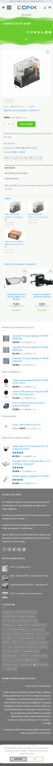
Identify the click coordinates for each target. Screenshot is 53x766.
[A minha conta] (45, 8)
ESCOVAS (41, 638)
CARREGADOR (23, 625)
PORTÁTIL (42, 647)
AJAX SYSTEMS (9, 616)
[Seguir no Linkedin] (46, 32)
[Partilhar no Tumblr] (35, 158)
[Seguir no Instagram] (31, 32)
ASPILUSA (31, 616)
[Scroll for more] (26, 39)
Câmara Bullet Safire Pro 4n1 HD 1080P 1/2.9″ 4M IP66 (16, 296)
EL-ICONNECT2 (9, 638)
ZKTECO (6, 660)
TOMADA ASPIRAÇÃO (30, 651)
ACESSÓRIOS (8, 612)
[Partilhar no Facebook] (11, 158)
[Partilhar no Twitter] (16, 158)
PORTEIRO (31, 647)
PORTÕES (7, 651)
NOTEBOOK (20, 647)
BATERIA (22, 621)
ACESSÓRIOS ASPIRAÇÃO (26, 612)
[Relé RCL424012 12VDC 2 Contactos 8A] (38, 207)
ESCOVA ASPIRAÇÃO (26, 638)
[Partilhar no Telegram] (40, 158)
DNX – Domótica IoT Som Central (26, 593)
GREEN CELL (16, 643)
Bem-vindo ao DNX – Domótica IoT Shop (29, 575)
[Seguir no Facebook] (28, 32)
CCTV (5, 629)
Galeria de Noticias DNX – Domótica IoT (29, 584)
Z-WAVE (22, 152)
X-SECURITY (25, 656)
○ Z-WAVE (31, 107)
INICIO (6, 107)
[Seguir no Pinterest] (24, 549)
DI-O (46, 634)
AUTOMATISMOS (10, 621)
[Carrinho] (49, 8)
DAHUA (39, 634)
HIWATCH (44, 643)
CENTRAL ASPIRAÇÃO (19, 629)
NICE (10, 647)
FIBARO (15, 152)
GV (25, 643)
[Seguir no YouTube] (50, 32)
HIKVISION (33, 643)
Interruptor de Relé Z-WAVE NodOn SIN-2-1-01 (14, 244)
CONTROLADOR (37, 629)
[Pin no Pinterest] (26, 158)
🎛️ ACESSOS (26, 665)
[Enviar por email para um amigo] (21, 158)
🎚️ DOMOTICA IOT (18, 107)
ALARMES (21, 616)
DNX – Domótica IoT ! (20, 567)
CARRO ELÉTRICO (38, 625)
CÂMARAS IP (28, 634)
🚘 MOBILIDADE (9, 669)
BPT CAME (33, 621)
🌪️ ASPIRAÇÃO (32, 660)
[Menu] (9, 7)
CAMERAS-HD (8, 625)
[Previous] (4, 292)
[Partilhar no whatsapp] (6, 158)
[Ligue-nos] (42, 32)
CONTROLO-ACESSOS (12, 634)
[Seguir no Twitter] (35, 32)
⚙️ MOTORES (17, 660)
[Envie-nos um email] (39, 32)
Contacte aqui (25, 528)
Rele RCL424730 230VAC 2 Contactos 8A (14, 217)
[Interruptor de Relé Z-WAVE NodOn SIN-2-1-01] (15, 234)
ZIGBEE (44, 656)
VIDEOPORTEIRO (10, 656)
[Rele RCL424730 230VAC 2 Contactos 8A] (15, 207)
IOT (4, 647)
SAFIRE (16, 651)
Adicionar (26, 124)
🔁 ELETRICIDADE (40, 665)
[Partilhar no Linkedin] (30, 158)
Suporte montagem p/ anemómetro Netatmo (42, 295)
